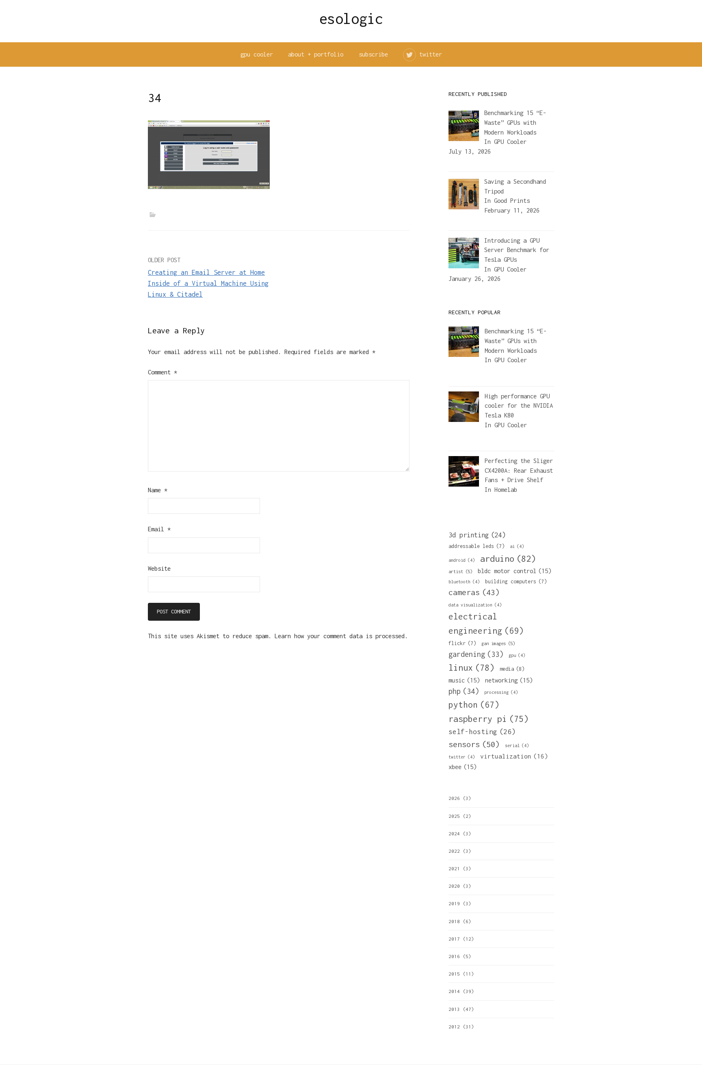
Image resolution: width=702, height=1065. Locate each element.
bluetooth (464, 581)
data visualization (475, 604)
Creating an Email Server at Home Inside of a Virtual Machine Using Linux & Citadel (208, 283)
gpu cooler (256, 54)
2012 (454, 1026)
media (512, 669)
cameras (474, 592)
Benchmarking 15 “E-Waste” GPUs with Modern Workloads (515, 341)
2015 (454, 973)
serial (517, 745)
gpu (517, 655)
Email (159, 529)
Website (159, 568)
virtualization (514, 756)
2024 (454, 833)
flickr (462, 643)
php (463, 691)
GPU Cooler (510, 141)
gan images (498, 643)
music (464, 680)
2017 (454, 938)
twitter (430, 54)
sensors (474, 744)
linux (471, 668)
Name (157, 490)
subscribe (373, 54)
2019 (454, 903)
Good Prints (512, 200)
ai (517, 546)
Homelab (505, 489)
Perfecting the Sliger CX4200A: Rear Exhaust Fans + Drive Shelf (519, 470)
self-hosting (482, 732)
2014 (454, 991)
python (473, 704)
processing (501, 692)
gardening (475, 654)
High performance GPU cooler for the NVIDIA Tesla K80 (519, 406)
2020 (454, 886)
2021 (454, 868)
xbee (462, 766)
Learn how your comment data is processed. (341, 635)
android (461, 560)
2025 (454, 816)
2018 (454, 921)
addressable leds (476, 546)
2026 (454, 798)
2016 (454, 956)
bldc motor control (514, 570)
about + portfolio (315, 54)
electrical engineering (486, 623)
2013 (454, 1009)
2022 (454, 851)
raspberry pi (488, 719)
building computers (516, 581)
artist (460, 571)
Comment (162, 372)
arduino (508, 558)
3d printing (476, 535)
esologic (351, 18)
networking (509, 680)
